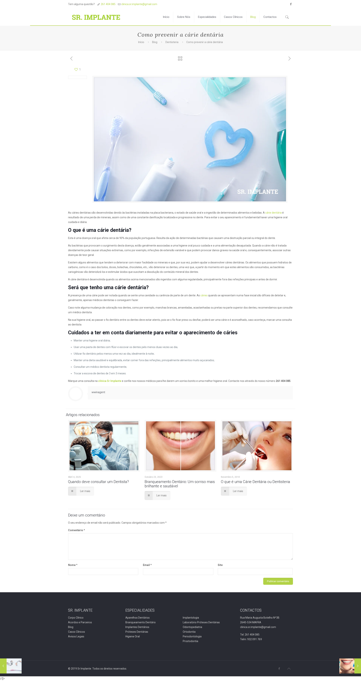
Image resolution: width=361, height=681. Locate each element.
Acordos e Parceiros (80, 622)
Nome (72, 564)
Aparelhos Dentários (137, 617)
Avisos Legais (76, 636)
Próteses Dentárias (136, 631)
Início (141, 42)
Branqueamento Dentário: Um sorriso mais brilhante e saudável (180, 483)
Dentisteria (171, 42)
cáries (204, 295)
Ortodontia (189, 631)
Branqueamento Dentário (140, 622)
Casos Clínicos (76, 631)
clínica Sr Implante (109, 380)
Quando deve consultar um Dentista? (98, 481)
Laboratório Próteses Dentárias (201, 622)
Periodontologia (192, 636)
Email (147, 564)
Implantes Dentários (137, 627)
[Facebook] (291, 4)
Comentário (76, 530)
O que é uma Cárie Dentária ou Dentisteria (255, 481)
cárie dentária (273, 212)
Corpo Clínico (75, 617)
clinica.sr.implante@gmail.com (139, 4)
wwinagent (98, 392)
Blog (154, 42)
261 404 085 (108, 4)
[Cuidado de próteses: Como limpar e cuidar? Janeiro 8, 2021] (11, 665)
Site (220, 564)
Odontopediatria (192, 627)
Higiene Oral (132, 636)
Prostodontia (190, 641)
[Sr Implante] (96, 16)
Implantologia (191, 617)
